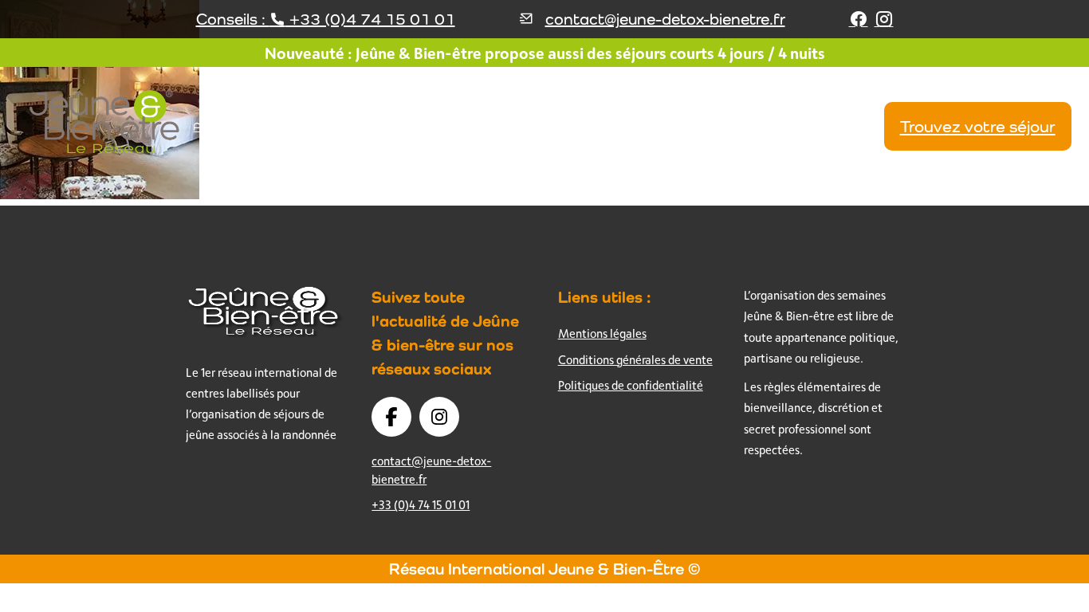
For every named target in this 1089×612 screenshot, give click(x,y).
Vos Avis (787, 126)
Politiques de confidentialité (630, 385)
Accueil (212, 126)
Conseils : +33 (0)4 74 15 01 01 (325, 19)
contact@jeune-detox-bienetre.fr (665, 19)
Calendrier (847, 126)
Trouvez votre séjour (978, 126)
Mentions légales (602, 333)
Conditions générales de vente (635, 359)
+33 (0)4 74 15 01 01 (421, 504)
